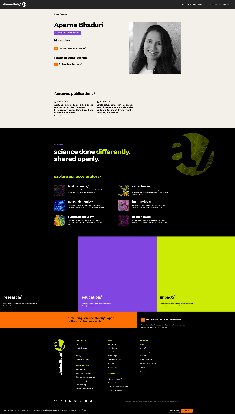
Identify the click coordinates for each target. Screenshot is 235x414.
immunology (112, 356)
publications (112, 367)
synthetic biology (114, 360)
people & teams (81, 348)
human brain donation (148, 363)
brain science (112, 344)
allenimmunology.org (83, 373)
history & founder (82, 360)
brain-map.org (81, 385)
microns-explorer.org (83, 389)
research (189, 4)
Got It (187, 410)
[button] (183, 4)
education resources (115, 391)
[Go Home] (61, 357)
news (205, 4)
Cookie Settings (174, 410)
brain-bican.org (81, 381)
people (63, 14)
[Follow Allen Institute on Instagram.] (75, 401)
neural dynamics (114, 352)
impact (182, 4)
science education (114, 379)
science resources (222, 4)
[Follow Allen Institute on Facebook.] (70, 401)
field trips (111, 383)
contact (142, 371)
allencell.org (80, 369)
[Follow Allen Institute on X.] (80, 401)
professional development (117, 387)
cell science (112, 348)
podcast (143, 356)
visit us (142, 367)
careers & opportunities (84, 352)
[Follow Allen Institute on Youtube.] (85, 401)
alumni (78, 356)
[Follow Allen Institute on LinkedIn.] (65, 401)
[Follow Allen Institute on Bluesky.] (90, 401)
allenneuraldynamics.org (85, 377)
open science (144, 352)
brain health (112, 363)
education (198, 4)
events (211, 4)
